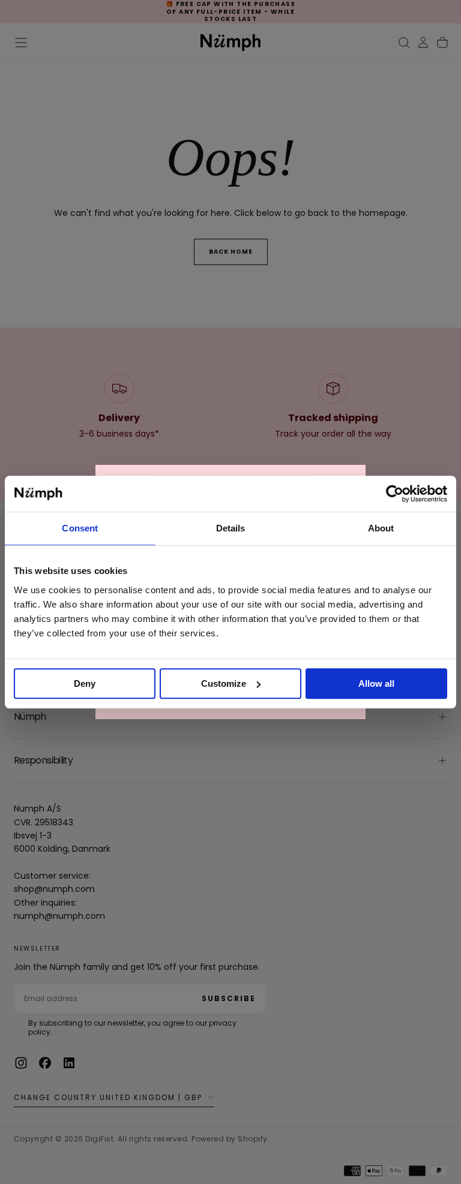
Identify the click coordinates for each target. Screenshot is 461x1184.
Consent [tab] (80, 528)
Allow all (376, 683)
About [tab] (381, 528)
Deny (84, 683)
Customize (223, 683)
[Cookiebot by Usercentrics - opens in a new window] (394, 494)
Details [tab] (231, 528)
